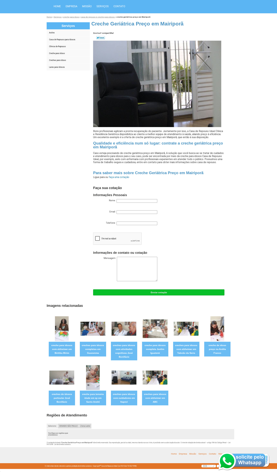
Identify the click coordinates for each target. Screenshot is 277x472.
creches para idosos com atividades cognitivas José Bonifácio (124, 351)
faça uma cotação (119, 177)
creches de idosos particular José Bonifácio (62, 398)
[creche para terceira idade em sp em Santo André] (93, 377)
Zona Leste (85, 426)
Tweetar (100, 37)
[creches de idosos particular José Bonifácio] (62, 377)
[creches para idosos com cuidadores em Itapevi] (124, 377)
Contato (119, 6)
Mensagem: (110, 258)
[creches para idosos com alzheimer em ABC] (155, 377)
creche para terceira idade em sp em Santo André (93, 398)
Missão (87, 6)
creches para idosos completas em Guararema (93, 349)
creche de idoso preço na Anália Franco (217, 349)
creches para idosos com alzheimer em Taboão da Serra (186, 349)
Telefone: (111, 223)
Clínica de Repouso (57, 46)
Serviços (103, 6)
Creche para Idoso (57, 53)
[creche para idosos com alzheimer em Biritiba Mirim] (62, 328)
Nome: (113, 200)
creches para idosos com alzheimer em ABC (155, 398)
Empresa (71, 6)
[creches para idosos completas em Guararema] (93, 328)
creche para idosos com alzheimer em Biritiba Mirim (61, 349)
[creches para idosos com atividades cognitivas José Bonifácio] (124, 328)
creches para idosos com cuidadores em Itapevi (124, 398)
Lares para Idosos (57, 67)
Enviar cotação (159, 292)
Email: (113, 211)
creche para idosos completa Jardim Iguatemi (155, 349)
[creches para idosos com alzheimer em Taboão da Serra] (186, 328)
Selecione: (52, 426)
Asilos (52, 33)
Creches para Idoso (57, 60)
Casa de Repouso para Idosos (62, 39)
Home (57, 6)
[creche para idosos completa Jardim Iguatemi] (155, 328)
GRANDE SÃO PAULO (68, 426)
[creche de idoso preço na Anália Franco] (217, 328)
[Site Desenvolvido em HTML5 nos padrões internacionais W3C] (208, 466)
